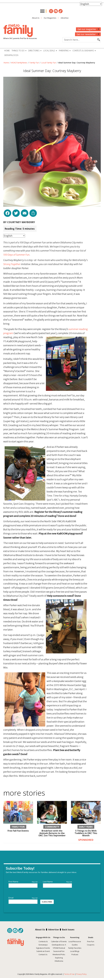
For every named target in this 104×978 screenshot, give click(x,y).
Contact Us (43, 954)
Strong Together (11, 264)
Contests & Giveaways (83, 50)
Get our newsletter (86, 34)
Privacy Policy (81, 974)
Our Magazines (50, 18)
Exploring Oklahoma (59, 959)
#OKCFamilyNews (19, 62)
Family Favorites (74, 948)
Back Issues (68, 929)
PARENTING (64, 50)
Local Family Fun (48, 62)
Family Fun (34, 62)
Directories (34, 50)
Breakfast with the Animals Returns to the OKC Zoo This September (52, 833)
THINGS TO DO (18, 50)
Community (52, 826)
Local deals (49, 50)
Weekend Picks (59, 954)
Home (7, 50)
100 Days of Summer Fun (16, 254)
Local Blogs (74, 951)
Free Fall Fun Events (18, 830)
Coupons (90, 944)
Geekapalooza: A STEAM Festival (59, 946)
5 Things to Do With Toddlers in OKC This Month (86, 833)
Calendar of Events (59, 941)
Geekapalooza (11, 55)
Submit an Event (43, 951)
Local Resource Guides (75, 943)
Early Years (86, 826)
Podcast (75, 954)
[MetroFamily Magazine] (18, 30)
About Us (35, 18)
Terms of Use (69, 974)
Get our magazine (87, 29)
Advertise (65, 18)
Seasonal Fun (58, 951)
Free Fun (90, 941)
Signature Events (43, 948)
